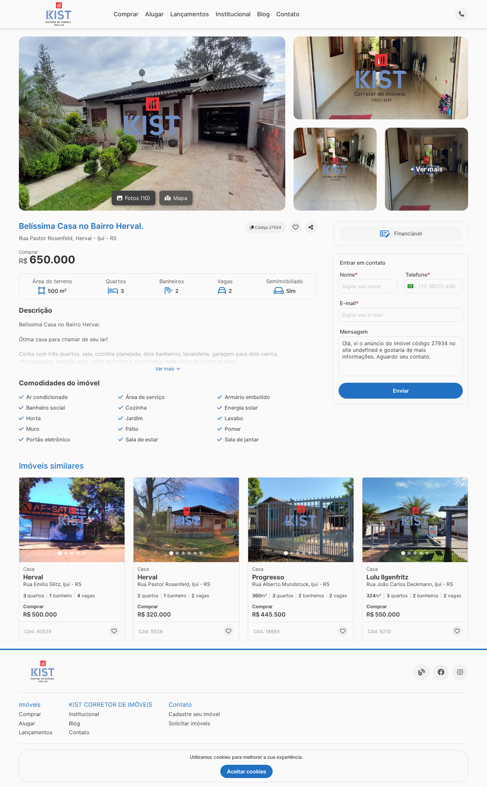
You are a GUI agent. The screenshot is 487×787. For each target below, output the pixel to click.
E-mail (349, 303)
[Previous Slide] (26, 520)
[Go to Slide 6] (201, 553)
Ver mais (165, 368)
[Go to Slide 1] (60, 553)
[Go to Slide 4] (78, 553)
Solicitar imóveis (189, 723)
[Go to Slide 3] (72, 553)
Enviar (401, 390)
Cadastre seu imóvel (194, 714)
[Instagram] (460, 672)
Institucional (233, 14)
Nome (348, 274)
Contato (287, 14)
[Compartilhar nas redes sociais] (311, 227)
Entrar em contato (363, 262)
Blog (263, 14)
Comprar (126, 14)
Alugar (154, 14)
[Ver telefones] (461, 14)
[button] (72, 520)
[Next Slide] (118, 520)
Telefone (418, 274)
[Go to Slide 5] (83, 553)
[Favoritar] (295, 227)
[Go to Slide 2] (66, 553)
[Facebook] (441, 672)
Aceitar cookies (246, 771)
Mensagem (354, 331)
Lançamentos (189, 14)
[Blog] (422, 672)
